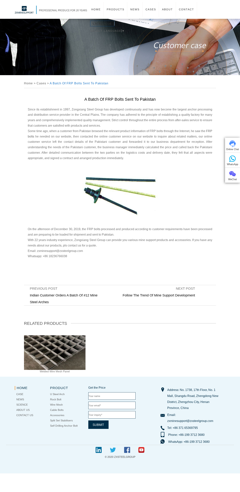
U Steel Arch (57, 394)
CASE (19, 394)
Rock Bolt (55, 399)
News (135, 9)
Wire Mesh (56, 404)
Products (115, 9)
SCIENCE (22, 404)
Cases (151, 9)
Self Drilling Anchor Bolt (64, 425)
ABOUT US (23, 409)
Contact (186, 9)
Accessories (57, 415)
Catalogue (102, 23)
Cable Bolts (57, 409)
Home (96, 9)
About (167, 9)
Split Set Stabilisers (61, 420)
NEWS (20, 399)
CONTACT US (24, 415)
